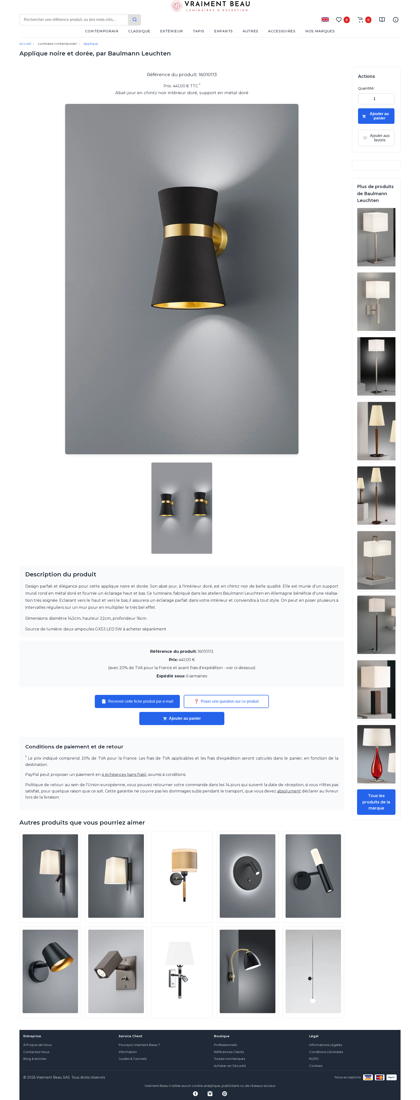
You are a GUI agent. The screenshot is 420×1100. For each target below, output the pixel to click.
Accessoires (282, 31)
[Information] (396, 20)
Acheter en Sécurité (230, 1066)
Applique (91, 43)
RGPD (314, 1059)
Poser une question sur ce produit (226, 701)
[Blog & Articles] (382, 20)
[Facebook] (195, 1093)
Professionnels (225, 1045)
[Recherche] (134, 20)
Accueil (25, 43)
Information (128, 1052)
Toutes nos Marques (229, 1059)
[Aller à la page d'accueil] (210, 7)
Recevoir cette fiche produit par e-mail (137, 701)
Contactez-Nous (36, 1052)
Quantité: (366, 88)
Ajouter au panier (185, 718)
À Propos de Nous (37, 1045)
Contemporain (101, 31)
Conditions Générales (326, 1052)
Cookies (315, 1066)
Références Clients (229, 1052)
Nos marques (320, 31)
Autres (250, 31)
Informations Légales (325, 1045)
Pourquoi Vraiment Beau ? (139, 1045)
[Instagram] (210, 1093)
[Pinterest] (224, 1093)
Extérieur (171, 31)
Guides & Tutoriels (133, 1059)
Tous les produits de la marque (376, 801)
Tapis (199, 31)
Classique (139, 31)
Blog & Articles (34, 1059)
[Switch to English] (325, 19)
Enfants (223, 31)
